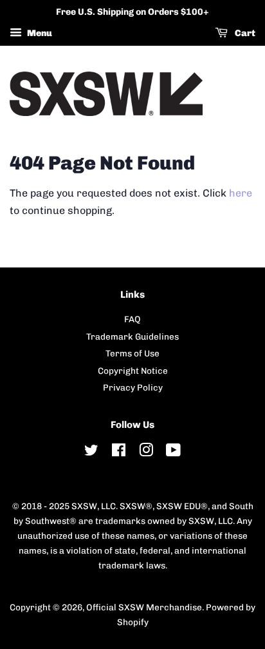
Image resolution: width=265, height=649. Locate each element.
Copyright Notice (133, 370)
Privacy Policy (133, 387)
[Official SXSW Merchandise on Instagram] (146, 452)
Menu (38, 33)
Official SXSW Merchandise (144, 607)
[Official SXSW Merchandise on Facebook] (118, 452)
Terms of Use (132, 353)
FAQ (132, 319)
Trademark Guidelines (132, 336)
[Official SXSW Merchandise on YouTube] (173, 452)
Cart (244, 33)
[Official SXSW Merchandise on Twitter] (91, 452)
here (240, 193)
